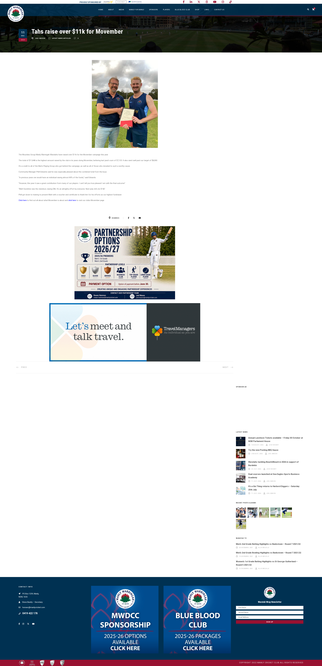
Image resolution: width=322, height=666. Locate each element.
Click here (23, 200)
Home (100, 10)
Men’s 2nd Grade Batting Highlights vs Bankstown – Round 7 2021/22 (268, 544)
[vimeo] (207, 2)
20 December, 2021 (246, 548)
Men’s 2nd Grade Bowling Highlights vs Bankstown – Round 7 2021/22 (268, 553)
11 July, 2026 (256, 481)
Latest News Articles (61, 38)
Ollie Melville (263, 548)
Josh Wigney (274, 445)
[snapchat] (230, 2)
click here (72, 200)
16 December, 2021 (246, 568)
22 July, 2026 (256, 469)
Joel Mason (40, 38)
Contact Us (219, 10)
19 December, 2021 (246, 556)
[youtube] (214, 2)
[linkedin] (191, 2)
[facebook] (184, 2)
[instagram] (223, 2)
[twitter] (198, 2)
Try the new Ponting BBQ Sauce (263, 450)
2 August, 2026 (257, 454)
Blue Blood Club (182, 10)
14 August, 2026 (257, 445)
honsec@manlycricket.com (33, 607)
